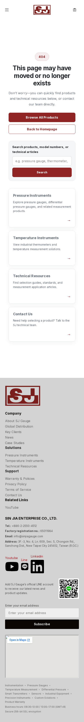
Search (42, 172)
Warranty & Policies (20, 479)
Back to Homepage (42, 129)
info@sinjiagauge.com (28, 536)
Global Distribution (19, 426)
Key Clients (13, 432)
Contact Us (13, 495)
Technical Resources (21, 466)
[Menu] (7, 10)
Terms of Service (18, 490)
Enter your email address (22, 605)
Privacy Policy (16, 484)
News (9, 437)
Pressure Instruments (21, 455)
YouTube (12, 507)
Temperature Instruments (24, 461)
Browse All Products (42, 117)
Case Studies (14, 443)
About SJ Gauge (17, 421)
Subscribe (42, 624)
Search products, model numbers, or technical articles (40, 149)
